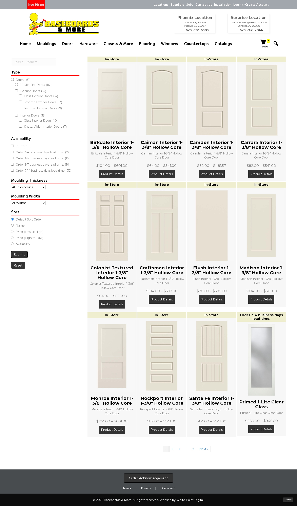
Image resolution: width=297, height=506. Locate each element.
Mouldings (46, 43)
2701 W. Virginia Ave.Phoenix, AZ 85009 (195, 23)
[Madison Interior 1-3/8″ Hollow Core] (261, 225)
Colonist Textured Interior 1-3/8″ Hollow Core (112, 272)
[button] (276, 43)
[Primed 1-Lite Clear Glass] (261, 359)
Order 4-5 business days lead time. (42, 158)
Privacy (146, 488)
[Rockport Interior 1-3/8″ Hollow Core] (161, 355)
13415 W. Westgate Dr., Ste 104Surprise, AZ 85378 (248, 23)
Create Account (257, 4)
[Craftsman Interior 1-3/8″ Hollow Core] (161, 225)
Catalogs (223, 43)
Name (20, 225)
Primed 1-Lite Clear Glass (261, 404)
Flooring (147, 43)
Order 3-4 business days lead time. (42, 152)
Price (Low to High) (29, 232)
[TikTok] (129, 4)
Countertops (196, 43)
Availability (23, 244)
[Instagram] (122, 4)
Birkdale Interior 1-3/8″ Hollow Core (112, 145)
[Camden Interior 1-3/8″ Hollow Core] (211, 100)
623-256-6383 (197, 29)
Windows (169, 43)
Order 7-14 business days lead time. (43, 170)
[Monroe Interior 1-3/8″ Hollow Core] (112, 355)
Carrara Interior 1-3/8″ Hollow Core (261, 145)
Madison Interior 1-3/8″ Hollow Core (261, 270)
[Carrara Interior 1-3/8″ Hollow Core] (261, 100)
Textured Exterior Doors (43, 108)
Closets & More (118, 43)
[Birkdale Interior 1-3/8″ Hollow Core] (112, 100)
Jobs (189, 4)
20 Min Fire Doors (35, 85)
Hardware (89, 43)
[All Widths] (28, 203)
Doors (68, 43)
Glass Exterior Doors (41, 96)
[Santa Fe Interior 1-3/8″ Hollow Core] (211, 355)
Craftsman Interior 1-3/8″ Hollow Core (162, 270)
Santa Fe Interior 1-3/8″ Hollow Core (211, 401)
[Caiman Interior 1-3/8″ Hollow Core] (161, 100)
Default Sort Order (29, 219)
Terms (126, 488)
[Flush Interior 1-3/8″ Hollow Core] (211, 225)
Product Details (112, 174)
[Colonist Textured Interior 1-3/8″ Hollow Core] (112, 225)
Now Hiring (36, 4)
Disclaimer (168, 488)
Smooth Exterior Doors (43, 102)
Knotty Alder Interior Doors (45, 126)
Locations (161, 4)
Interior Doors (32, 115)
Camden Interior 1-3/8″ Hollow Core (212, 145)
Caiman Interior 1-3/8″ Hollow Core (162, 145)
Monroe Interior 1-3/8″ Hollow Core (112, 401)
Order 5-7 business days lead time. (43, 164)
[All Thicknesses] (28, 187)
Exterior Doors (33, 91)
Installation (222, 4)
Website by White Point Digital (181, 500)
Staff (288, 500)
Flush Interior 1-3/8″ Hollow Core (211, 270)
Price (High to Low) (29, 238)
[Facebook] (115, 4)
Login (237, 4)
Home (25, 43)
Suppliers (177, 4)
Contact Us (203, 4)
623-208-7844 (251, 29)
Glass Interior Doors (41, 120)
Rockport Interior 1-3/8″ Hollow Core (161, 401)
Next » (204, 449)
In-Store (24, 146)
